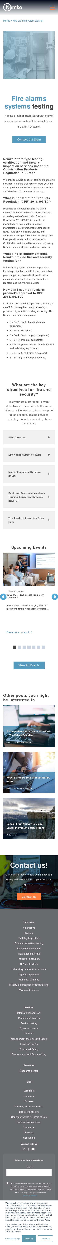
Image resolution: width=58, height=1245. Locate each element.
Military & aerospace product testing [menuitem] (29, 984)
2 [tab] (19, 647)
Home (6, 20)
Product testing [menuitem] (29, 1023)
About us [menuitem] (29, 1090)
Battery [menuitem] (29, 933)
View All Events (29, 665)
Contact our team (29, 139)
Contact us (29, 896)
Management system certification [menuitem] (29, 1038)
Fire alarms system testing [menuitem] (29, 943)
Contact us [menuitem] (29, 1137)
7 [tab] (43, 647)
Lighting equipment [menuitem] (29, 974)
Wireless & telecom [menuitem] (29, 990)
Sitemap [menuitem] (28, 1132)
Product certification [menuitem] (29, 1018)
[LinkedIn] (24, 1149)
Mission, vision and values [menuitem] (29, 1106)
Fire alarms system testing (28, 20)
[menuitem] (29, 999)
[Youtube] (32, 1149)
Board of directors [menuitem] (29, 1111)
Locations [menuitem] (29, 1096)
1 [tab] (14, 647)
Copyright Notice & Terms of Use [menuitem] (29, 1116)
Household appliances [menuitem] (29, 948)
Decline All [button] (45, 1238)
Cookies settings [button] (12, 1238)
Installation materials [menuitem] (29, 953)
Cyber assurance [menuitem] (29, 1028)
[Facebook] (28, 1149)
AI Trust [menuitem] (29, 1033)
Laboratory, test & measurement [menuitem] (29, 969)
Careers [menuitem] (29, 1101)
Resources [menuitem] (29, 1065)
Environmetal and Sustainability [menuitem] (29, 1054)
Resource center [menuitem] (29, 1070)
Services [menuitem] (28, 1007)
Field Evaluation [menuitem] (29, 1043)
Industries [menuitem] (29, 922)
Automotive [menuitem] (29, 927)
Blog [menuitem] (29, 1081)
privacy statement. (30, 1195)
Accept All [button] (28, 1238)
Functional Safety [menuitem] (29, 1049)
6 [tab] (38, 647)
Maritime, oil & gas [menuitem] (29, 979)
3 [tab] (24, 647)
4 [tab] (29, 647)
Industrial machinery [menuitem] (29, 958)
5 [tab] (33, 647)
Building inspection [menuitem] (29, 938)
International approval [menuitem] (29, 1012)
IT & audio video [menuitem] (29, 964)
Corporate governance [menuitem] (29, 1122)
